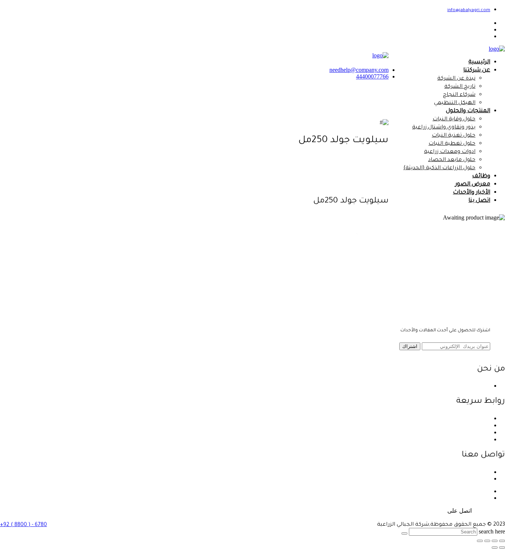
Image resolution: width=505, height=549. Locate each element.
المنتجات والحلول (468, 111)
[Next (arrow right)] (495, 547)
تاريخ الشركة (459, 87)
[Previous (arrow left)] (502, 547)
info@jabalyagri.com (468, 10)
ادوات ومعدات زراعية (449, 152)
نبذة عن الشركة (456, 79)
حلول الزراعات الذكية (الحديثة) (439, 168)
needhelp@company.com (359, 70)
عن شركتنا (476, 70)
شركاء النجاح (459, 95)
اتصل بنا (479, 201)
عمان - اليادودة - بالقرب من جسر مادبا (443, 472)
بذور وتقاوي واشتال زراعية (443, 128)
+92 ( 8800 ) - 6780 (23, 525)
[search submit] (404, 533)
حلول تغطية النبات (451, 144)
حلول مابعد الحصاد (451, 160)
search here (492, 531)
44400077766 (372, 76)
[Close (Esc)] (502, 541)
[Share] (495, 541)
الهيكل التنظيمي (454, 103)
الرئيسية (479, 62)
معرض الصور (472, 184)
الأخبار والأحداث (471, 193)
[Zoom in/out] (480, 541)
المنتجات (479, 432)
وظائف (481, 176)
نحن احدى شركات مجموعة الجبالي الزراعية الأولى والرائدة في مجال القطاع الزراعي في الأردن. (374, 385)
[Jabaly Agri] (497, 49)
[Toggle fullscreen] (487, 541)
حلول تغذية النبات (453, 136)
